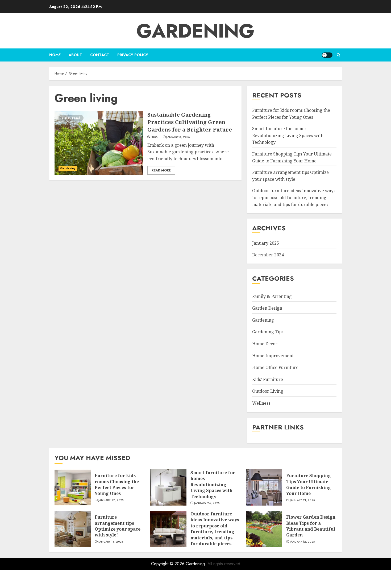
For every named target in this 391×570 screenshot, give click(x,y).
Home (55, 55)
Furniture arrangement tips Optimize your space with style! (117, 526)
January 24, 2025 (207, 503)
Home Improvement (273, 356)
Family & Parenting (272, 296)
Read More (161, 170)
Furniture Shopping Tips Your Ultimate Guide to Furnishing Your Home (308, 484)
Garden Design (267, 308)
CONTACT (99, 55)
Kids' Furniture (267, 379)
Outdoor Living (267, 391)
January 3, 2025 (178, 137)
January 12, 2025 (302, 542)
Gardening (195, 31)
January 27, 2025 (111, 500)
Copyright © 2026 (168, 564)
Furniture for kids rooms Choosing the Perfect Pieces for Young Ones (117, 484)
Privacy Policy (132, 55)
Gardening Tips (268, 332)
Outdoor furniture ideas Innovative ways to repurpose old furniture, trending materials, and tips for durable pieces (293, 197)
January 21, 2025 (302, 500)
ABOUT (75, 55)
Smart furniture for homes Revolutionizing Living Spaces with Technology (287, 135)
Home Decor (264, 344)
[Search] (338, 55)
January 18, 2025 (110, 542)
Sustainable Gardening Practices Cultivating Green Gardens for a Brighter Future (189, 122)
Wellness (261, 403)
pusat (155, 137)
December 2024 (268, 255)
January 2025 (265, 243)
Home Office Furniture (275, 367)
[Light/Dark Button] (327, 55)
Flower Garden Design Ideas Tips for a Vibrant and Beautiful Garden (310, 526)
